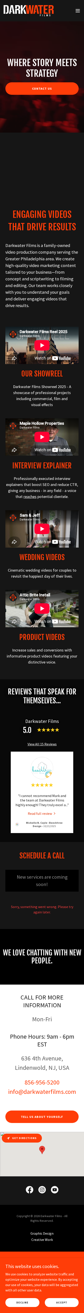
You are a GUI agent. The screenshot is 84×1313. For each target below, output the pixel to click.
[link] (29, 11)
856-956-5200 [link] (42, 1082)
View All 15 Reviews (42, 744)
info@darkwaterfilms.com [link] (42, 1092)
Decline (22, 1302)
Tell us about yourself (42, 1117)
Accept (61, 1302)
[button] (77, 10)
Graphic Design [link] (42, 1233)
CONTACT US (42, 89)
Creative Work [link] (42, 1239)
